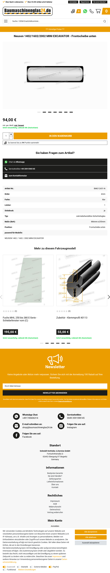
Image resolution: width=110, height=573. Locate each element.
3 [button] (52, 343)
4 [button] (57, 343)
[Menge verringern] (11, 137)
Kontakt (55, 487)
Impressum (55, 501)
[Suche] (104, 21)
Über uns (55, 484)
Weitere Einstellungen (27, 570)
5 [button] (63, 343)
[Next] (83, 75)
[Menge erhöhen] (11, 134)
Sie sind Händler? (99, 2)
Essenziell (11, 567)
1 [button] (41, 343)
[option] (55, 29)
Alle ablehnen (90, 537)
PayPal (56, 567)
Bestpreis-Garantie (55, 473)
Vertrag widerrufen (55, 512)
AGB (55, 504)
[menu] (6, 21)
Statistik (24, 567)
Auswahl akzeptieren (90, 543)
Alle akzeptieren (90, 532)
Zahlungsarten (55, 479)
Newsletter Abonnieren (55, 393)
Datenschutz (55, 509)
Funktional (11, 570)
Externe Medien (40, 567)
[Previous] (26, 75)
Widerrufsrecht (55, 507)
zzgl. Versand (19, 125)
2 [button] (47, 343)
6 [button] (68, 343)
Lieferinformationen (55, 482)
